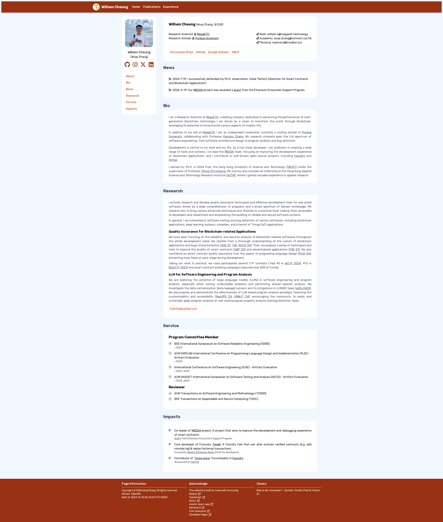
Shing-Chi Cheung (213, 171)
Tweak (216, 444)
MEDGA (198, 90)
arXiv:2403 (303, 288)
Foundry (299, 156)
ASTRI (231, 175)
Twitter (195, 462)
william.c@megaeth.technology (287, 34)
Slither (173, 160)
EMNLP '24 (241, 296)
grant (237, 90)
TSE (234, 245)
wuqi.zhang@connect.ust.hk (292, 38)
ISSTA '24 (244, 245)
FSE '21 (294, 249)
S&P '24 (239, 249)
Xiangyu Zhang (233, 136)
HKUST (291, 167)
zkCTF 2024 (293, 263)
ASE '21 (226, 245)
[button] (136, 7)
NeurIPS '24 (224, 296)
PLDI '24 (304, 253)
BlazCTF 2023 (178, 267)
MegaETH (203, 34)
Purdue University (207, 38)
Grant (177, 438)
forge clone (202, 458)
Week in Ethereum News (200, 452)
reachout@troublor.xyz (287, 42)
